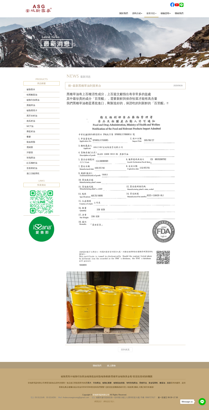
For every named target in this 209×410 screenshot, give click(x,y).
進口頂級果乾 (33, 173)
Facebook (172, 4)
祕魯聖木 (31, 89)
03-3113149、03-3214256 (45, 397)
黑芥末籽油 (32, 115)
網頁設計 (98, 401)
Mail (60, 397)
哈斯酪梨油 (32, 94)
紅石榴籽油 (32, 163)
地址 (93, 397)
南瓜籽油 (31, 121)
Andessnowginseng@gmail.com (76, 397)
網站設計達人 (109, 401)
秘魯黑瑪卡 (32, 110)
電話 (32, 397)
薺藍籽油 (31, 131)
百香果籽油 (32, 168)
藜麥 (29, 136)
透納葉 (30, 147)
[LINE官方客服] (41, 201)
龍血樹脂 (31, 142)
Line (181, 4)
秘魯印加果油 (33, 100)
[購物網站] (41, 229)
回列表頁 (125, 349)
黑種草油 (31, 105)
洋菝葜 (30, 152)
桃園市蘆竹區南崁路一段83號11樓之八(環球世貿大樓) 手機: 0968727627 (125, 397)
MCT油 (30, 126)
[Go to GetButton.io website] (202, 407)
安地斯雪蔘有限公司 (38, 8)
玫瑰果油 (31, 157)
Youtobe (177, 4)
